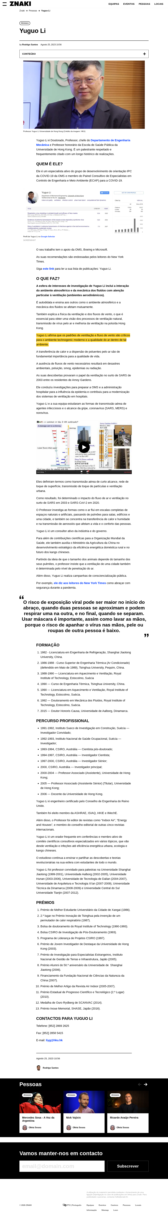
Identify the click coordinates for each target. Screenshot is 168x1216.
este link (48, 268)
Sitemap (105, 1210)
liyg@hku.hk (54, 1040)
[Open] (144, 54)
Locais (158, 4)
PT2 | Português (74, 1205)
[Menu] (4, 4)
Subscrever (128, 1166)
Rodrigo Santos (51, 1068)
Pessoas (144, 4)
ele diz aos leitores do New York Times (80, 583)
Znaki (22, 11)
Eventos (129, 4)
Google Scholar (48, 236)
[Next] (146, 1084)
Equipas (114, 4)
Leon (115, 1210)
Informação (92, 1210)
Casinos (114, 1205)
